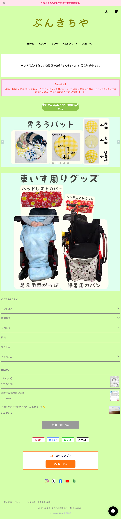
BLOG (55, 43)
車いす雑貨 (7, 308)
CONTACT (87, 43)
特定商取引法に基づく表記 (39, 502)
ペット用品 (6, 356)
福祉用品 (6, 347)
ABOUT (43, 43)
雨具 (3, 337)
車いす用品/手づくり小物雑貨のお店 (60, 107)
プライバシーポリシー (13, 502)
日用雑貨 (6, 327)
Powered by (57, 513)
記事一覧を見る (60, 424)
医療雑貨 (6, 318)
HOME (31, 43)
